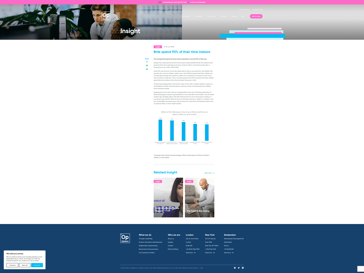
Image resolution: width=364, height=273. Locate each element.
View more (208, 173)
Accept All (37, 265)
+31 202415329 (229, 249)
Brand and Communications (148, 249)
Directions (189, 253)
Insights (170, 242)
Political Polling (244, 9)
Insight (158, 47)
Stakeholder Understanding (148, 246)
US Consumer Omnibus (147, 253)
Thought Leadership (146, 239)
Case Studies (211, 16)
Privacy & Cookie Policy (175, 268)
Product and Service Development (150, 242)
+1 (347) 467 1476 (210, 249)
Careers (234, 16)
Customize (12, 265)
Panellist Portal (258, 9)
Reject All (25, 265)
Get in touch (256, 16)
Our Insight (198, 16)
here (188, 2)
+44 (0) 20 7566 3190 (192, 249)
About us (224, 16)
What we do (186, 16)
